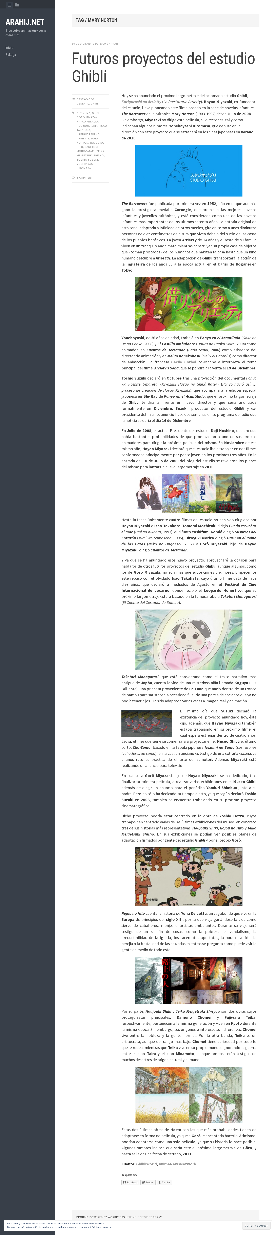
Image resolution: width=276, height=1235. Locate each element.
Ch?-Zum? (83, 113)
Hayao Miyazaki (88, 121)
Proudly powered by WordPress (100, 1217)
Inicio (9, 47)
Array (157, 1217)
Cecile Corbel (183, 361)
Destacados (86, 99)
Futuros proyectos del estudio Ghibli (163, 67)
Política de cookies (101, 1227)
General (83, 103)
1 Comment (85, 177)
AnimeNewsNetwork (177, 1163)
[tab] (9, 5)
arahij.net (24, 22)
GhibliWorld (146, 1163)
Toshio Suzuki (87, 159)
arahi (115, 43)
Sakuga (10, 54)
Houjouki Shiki (88, 126)
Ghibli (95, 103)
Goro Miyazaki (88, 117)
